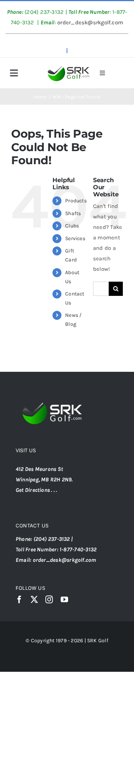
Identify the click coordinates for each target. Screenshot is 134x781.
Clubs (72, 226)
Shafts (73, 213)
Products (76, 200)
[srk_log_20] (68, 65)
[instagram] (49, 599)
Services (75, 238)
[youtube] (64, 599)
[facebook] (19, 599)
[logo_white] (54, 396)
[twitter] (34, 599)
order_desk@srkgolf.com (89, 22)
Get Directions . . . (36, 490)
